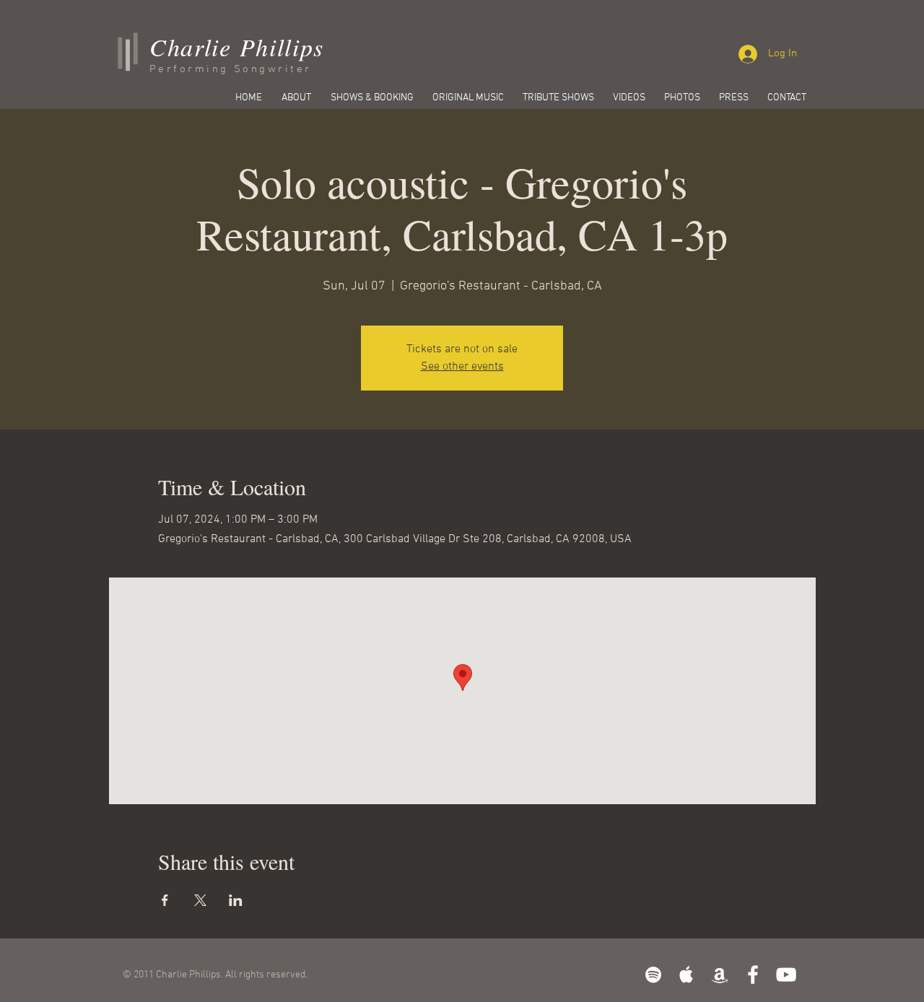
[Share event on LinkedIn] (236, 900)
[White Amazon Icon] (719, 974)
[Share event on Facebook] (165, 900)
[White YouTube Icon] (786, 974)
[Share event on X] (200, 900)
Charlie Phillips (236, 46)
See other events (462, 367)
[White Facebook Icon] (753, 974)
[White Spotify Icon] (653, 974)
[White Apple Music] (686, 974)
